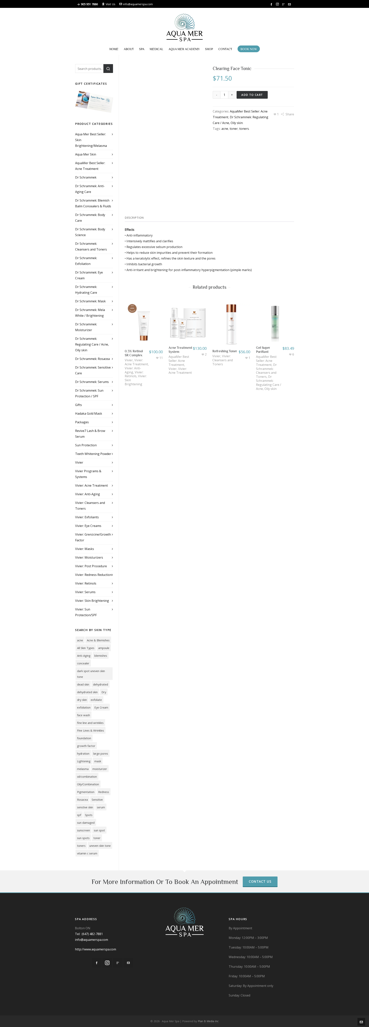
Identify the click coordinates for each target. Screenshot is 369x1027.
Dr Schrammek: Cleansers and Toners (266, 371)
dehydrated (100, 684)
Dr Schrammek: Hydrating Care (86, 290)
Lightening (84, 761)
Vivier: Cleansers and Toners (222, 360)
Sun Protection (86, 445)
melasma (83, 769)
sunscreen (83, 830)
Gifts (78, 405)
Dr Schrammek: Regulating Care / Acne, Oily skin (268, 383)
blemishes (100, 655)
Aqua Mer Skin (85, 154)
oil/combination (87, 776)
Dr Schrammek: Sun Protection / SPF (89, 393)
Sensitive (97, 799)
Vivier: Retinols (134, 374)
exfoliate (96, 700)
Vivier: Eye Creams (88, 526)
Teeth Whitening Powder (93, 454)
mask (97, 761)
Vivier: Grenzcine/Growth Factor (93, 537)
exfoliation (84, 707)
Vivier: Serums (85, 592)
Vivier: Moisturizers (89, 557)
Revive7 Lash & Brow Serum (90, 434)
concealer (83, 663)
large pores (100, 753)
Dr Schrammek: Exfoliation (86, 261)
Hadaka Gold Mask (88, 413)
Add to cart (252, 95)
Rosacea (82, 799)
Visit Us (110, 4)
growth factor (86, 746)
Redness (103, 792)
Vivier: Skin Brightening (92, 601)
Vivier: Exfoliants (87, 517)
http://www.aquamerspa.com (95, 949)
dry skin (82, 700)
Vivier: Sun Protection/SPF (86, 612)
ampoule (103, 648)
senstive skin (85, 807)
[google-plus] (284, 4)
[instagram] (278, 4)
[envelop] (290, 4)
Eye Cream (101, 707)
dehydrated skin (87, 692)
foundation (84, 738)
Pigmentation (85, 792)
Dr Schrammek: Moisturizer (86, 327)
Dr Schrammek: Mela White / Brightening (90, 313)
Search (108, 68)
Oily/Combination (88, 784)
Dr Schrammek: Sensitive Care (93, 370)
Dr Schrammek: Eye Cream (89, 275)
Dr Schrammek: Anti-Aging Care (90, 189)
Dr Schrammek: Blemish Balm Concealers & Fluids (93, 203)
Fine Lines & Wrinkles (90, 730)
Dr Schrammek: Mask (90, 301)
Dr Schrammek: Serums (92, 382)
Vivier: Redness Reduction (93, 575)
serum (101, 807)
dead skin (83, 684)
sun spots (83, 838)
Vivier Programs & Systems (88, 474)
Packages (82, 422)
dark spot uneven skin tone (91, 674)
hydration (83, 753)
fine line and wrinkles (90, 723)
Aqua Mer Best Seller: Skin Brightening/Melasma (91, 140)
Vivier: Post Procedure (91, 566)
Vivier (129, 360)
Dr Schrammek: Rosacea (92, 359)
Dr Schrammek (85, 177)
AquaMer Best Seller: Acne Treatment (179, 361)
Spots (88, 815)
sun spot (99, 830)
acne (224, 129)
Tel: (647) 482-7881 (89, 934)
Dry (103, 692)
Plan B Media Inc (208, 1021)
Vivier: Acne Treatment (136, 362)
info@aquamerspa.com (138, 4)
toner (234, 129)
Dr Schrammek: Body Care (90, 218)
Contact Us (260, 881)
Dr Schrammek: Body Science (90, 232)
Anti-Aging (84, 655)
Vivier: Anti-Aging (133, 370)
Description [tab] (134, 217)
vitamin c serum (87, 853)
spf (79, 815)
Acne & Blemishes (98, 640)
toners (244, 129)
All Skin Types (85, 648)
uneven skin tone (100, 846)
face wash (83, 715)
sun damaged (86, 822)
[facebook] (272, 4)
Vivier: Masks (84, 549)
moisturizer (99, 769)
